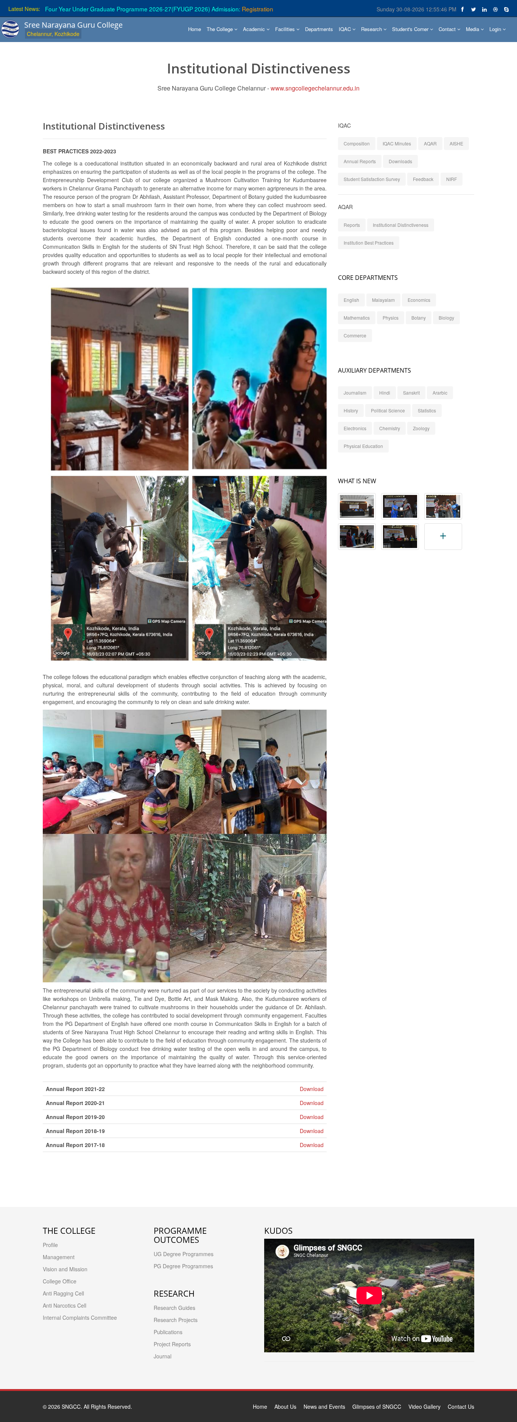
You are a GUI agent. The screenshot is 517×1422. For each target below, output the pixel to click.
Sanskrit (411, 392)
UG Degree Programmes (183, 1254)
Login (496, 29)
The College (220, 29)
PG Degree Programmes (183, 1266)
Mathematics (357, 317)
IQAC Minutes (397, 143)
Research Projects (176, 1320)
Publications (168, 1332)
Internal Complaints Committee (80, 1317)
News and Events (324, 1406)
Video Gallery (424, 1406)
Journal (162, 1356)
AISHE (456, 143)
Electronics (355, 428)
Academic (254, 29)
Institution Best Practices (369, 242)
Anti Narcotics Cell (64, 1305)
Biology (446, 317)
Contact (448, 29)
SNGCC (71, 1406)
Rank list (181, 9)
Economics (419, 300)
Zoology (421, 428)
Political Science (388, 410)
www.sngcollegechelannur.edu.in (315, 88)
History (351, 410)
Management (59, 1257)
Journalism (355, 392)
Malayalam (383, 300)
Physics (391, 317)
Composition (357, 143)
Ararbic (440, 392)
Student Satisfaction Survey (372, 179)
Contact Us (461, 1406)
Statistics (427, 410)
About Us (285, 1406)
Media (473, 29)
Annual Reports (360, 161)
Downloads (400, 161)
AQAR (430, 143)
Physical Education (363, 446)
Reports (352, 225)
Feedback (423, 179)
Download (312, 1089)
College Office (59, 1281)
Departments (319, 29)
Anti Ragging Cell (63, 1293)
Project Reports (172, 1344)
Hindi (384, 392)
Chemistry (389, 428)
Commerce (355, 335)
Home (194, 29)
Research (372, 29)
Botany (418, 317)
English (351, 300)
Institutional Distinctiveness (400, 225)
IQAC (345, 29)
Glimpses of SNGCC (376, 1406)
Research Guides (174, 1307)
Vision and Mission (65, 1269)
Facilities (285, 29)
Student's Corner (411, 29)
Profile (50, 1245)
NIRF (451, 179)
